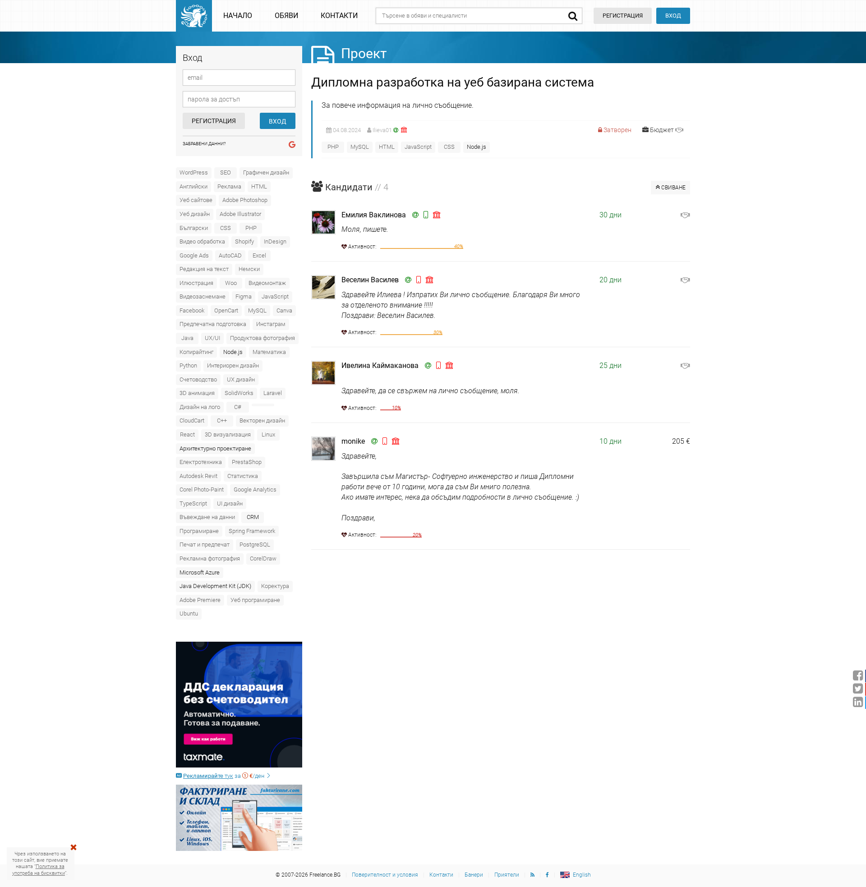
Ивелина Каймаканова (380, 365)
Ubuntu (189, 613)
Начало (237, 15)
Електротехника (201, 462)
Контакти (339, 15)
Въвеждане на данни (207, 517)
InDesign (275, 241)
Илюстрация (196, 283)
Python (188, 365)
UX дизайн (241, 379)
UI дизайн (230, 503)
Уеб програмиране (255, 600)
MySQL (257, 310)
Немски (249, 269)
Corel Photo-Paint (202, 489)
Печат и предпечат (205, 544)
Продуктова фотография (262, 338)
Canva (284, 310)
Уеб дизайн (195, 214)
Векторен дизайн (262, 420)
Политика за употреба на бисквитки (38, 870)
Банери (474, 875)
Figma (243, 296)
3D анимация (197, 393)
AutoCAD (230, 255)
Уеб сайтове (196, 200)
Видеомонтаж (267, 283)
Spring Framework (252, 531)
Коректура (275, 586)
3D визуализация (228, 434)
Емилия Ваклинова (373, 215)
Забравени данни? (204, 143)
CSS (225, 228)
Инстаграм (271, 324)
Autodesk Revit (198, 476)
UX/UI (212, 338)
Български (194, 228)
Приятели (506, 875)
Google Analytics (255, 489)
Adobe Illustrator (240, 214)
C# (237, 407)
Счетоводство (198, 379)
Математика (269, 352)
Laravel (272, 393)
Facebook (192, 310)
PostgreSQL (255, 544)
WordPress (194, 172)
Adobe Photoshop (244, 200)
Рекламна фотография (210, 558)
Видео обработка (202, 241)
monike (353, 441)
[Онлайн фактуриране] (239, 817)
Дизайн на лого (200, 407)
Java (187, 338)
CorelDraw (263, 558)
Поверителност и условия (385, 875)
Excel (259, 255)
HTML (259, 186)
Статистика (242, 476)
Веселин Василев (370, 280)
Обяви (286, 15)
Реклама (229, 186)
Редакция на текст (204, 269)
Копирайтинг (196, 352)
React (187, 434)
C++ (222, 420)
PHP (251, 228)
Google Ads (194, 255)
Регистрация (214, 120)
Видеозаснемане (203, 296)
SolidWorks (239, 393)
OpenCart (226, 310)
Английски (193, 186)
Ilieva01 (382, 130)
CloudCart (192, 420)
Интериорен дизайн (233, 365)
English (582, 875)
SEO (225, 172)
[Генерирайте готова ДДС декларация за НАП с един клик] (239, 705)
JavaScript (275, 296)
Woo (231, 283)
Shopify (244, 241)
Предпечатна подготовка (213, 324)
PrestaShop (247, 462)
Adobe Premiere (200, 600)
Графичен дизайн (266, 172)
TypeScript (193, 503)
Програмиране (199, 531)
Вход (673, 15)
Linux (268, 434)
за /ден (224, 775)
